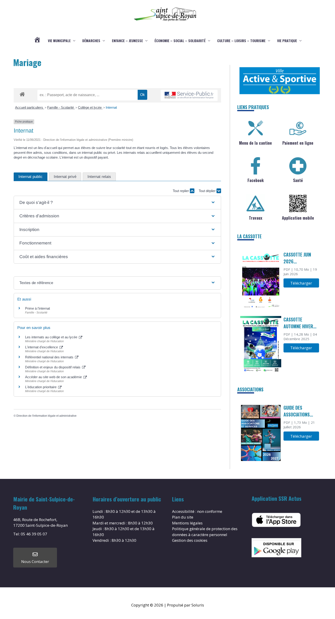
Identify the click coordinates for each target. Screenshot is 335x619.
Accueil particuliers (29, 107)
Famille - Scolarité (61, 107)
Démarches (91, 40)
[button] (117, 202)
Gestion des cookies (189, 540)
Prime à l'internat (37, 308)
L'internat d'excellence (42, 347)
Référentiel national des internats (49, 357)
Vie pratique (287, 40)
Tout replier (181, 191)
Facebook (255, 180)
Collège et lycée (90, 107)
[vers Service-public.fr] (189, 95)
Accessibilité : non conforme (197, 511)
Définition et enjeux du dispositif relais (53, 367)
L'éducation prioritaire (41, 387)
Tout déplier (207, 191)
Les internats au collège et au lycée (51, 337)
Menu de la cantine (255, 143)
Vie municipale (59, 40)
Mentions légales (187, 523)
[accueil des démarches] (22, 93)
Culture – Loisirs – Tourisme (241, 40)
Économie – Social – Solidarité (180, 40)
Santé (298, 180)
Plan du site (182, 517)
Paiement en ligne (297, 143)
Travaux (255, 218)
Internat (111, 107)
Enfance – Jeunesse (127, 40)
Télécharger (301, 283)
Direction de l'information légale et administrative (46, 415)
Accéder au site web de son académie (54, 377)
